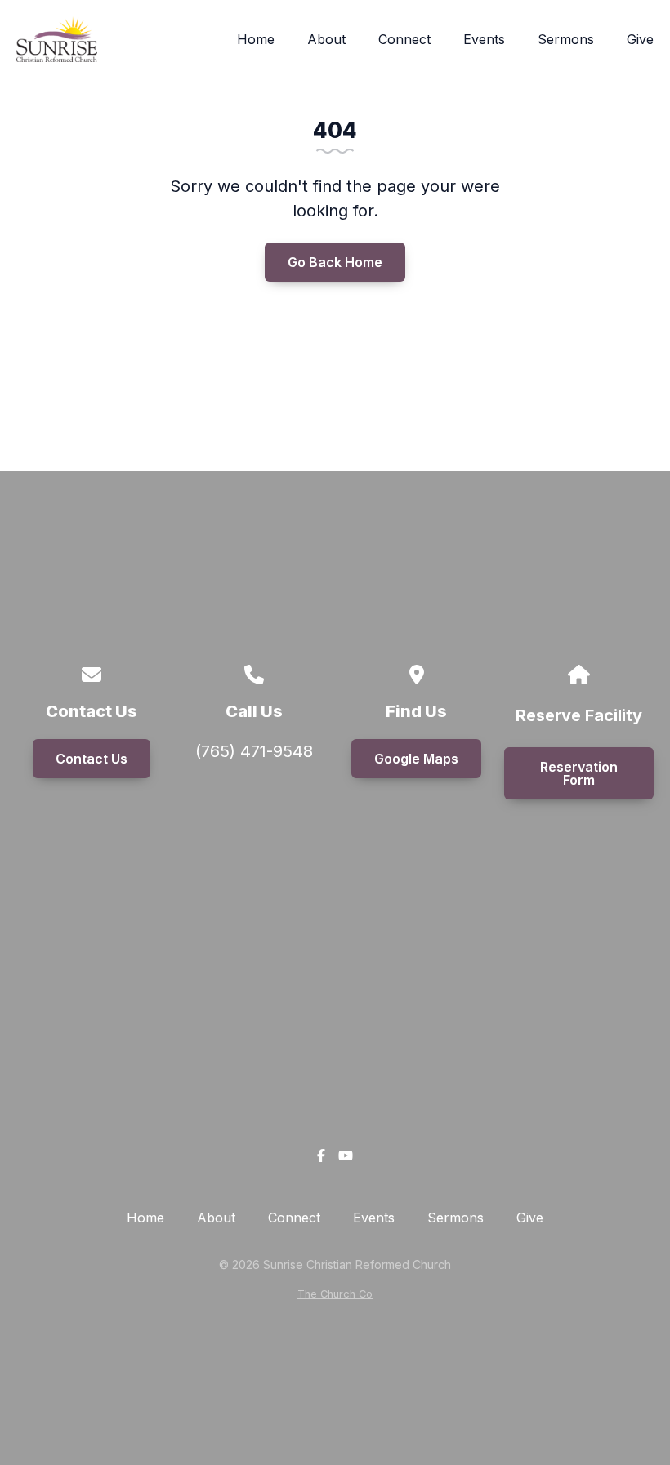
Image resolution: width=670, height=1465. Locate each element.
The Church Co (335, 1294)
